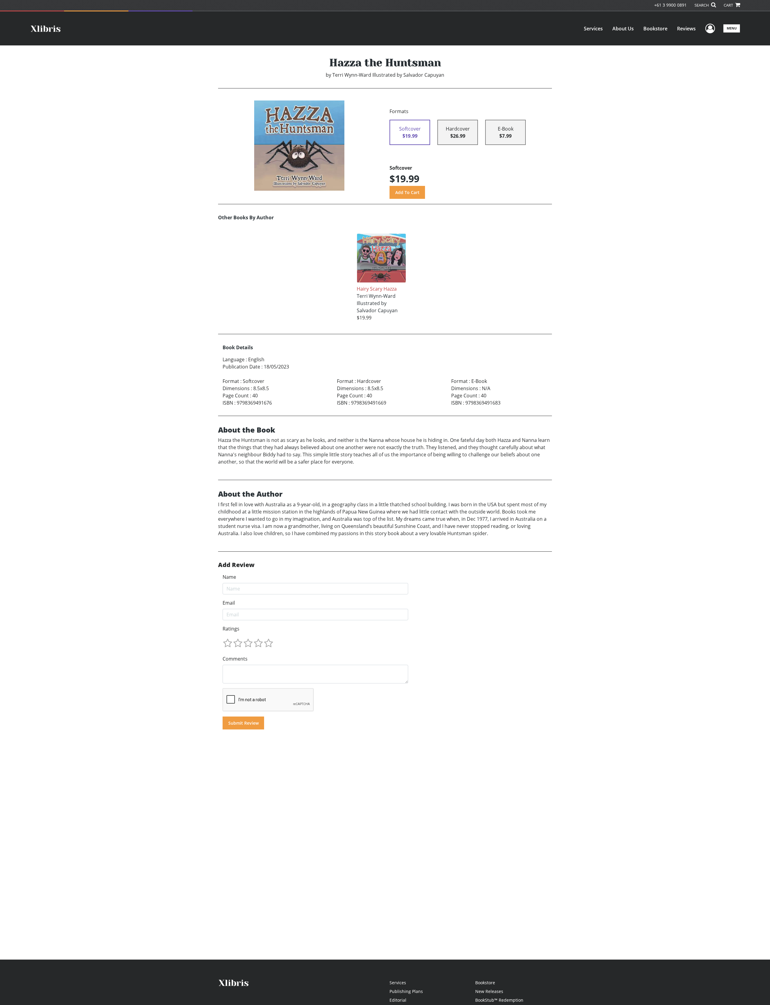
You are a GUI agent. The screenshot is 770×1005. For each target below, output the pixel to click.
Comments (235, 658)
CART (729, 5)
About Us (623, 28)
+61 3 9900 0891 (670, 5)
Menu (732, 28)
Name (229, 577)
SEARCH (702, 5)
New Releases (489, 991)
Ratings (231, 628)
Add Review (236, 565)
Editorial (398, 1000)
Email (229, 603)
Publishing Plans (406, 991)
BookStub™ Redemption (499, 1000)
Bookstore (655, 28)
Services (593, 28)
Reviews (686, 28)
